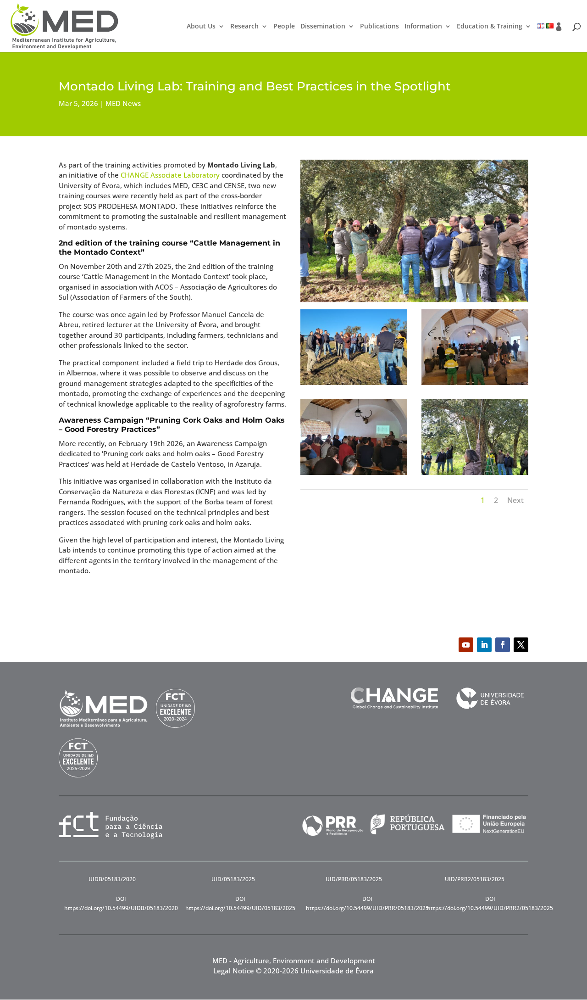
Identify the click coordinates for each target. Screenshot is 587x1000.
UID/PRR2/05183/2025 (474, 879)
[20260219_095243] (353, 475)
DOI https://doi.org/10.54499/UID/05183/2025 (240, 903)
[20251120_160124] (353, 385)
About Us (201, 26)
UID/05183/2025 (233, 879)
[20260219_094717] (474, 385)
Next (515, 500)
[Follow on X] (521, 644)
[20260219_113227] (474, 475)
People (284, 26)
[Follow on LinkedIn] (484, 644)
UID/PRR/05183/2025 (354, 879)
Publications (379, 26)
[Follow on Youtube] (466, 644)
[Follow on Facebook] (502, 644)
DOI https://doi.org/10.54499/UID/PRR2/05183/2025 (490, 903)
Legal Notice (233, 970)
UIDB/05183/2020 (112, 879)
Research (244, 26)
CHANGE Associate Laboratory (170, 174)
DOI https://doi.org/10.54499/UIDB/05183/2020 (121, 903)
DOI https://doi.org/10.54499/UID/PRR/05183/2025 (367, 903)
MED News (123, 103)
